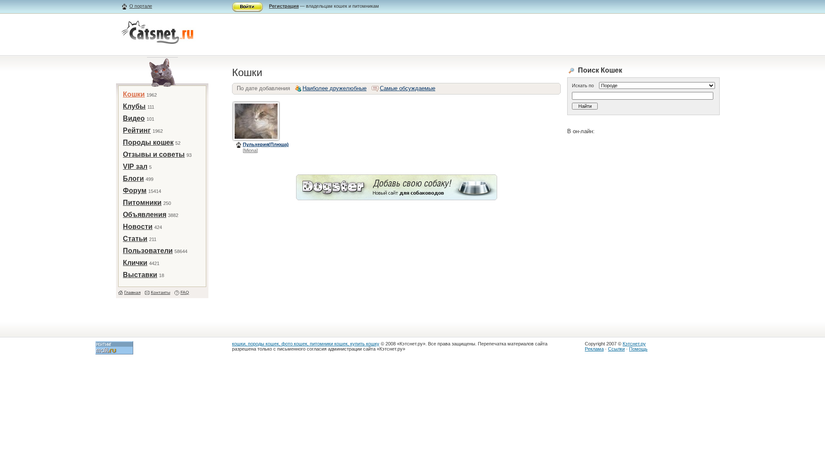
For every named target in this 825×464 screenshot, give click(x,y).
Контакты (160, 292)
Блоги (133, 178)
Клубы (134, 106)
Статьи (135, 238)
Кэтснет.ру (634, 343)
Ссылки (616, 348)
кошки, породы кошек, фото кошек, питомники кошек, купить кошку (305, 343)
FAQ (184, 292)
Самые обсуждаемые (407, 88)
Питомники (142, 202)
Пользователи (148, 250)
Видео (134, 118)
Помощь (638, 348)
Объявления (144, 214)
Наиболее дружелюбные (334, 88)
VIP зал (135, 166)
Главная (132, 292)
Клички (135, 262)
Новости (138, 226)
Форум (135, 190)
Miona (250, 150)
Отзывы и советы (154, 154)
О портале (140, 6)
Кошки (134, 94)
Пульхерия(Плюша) (266, 144)
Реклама (594, 348)
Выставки (140, 274)
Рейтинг (137, 130)
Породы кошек (148, 142)
